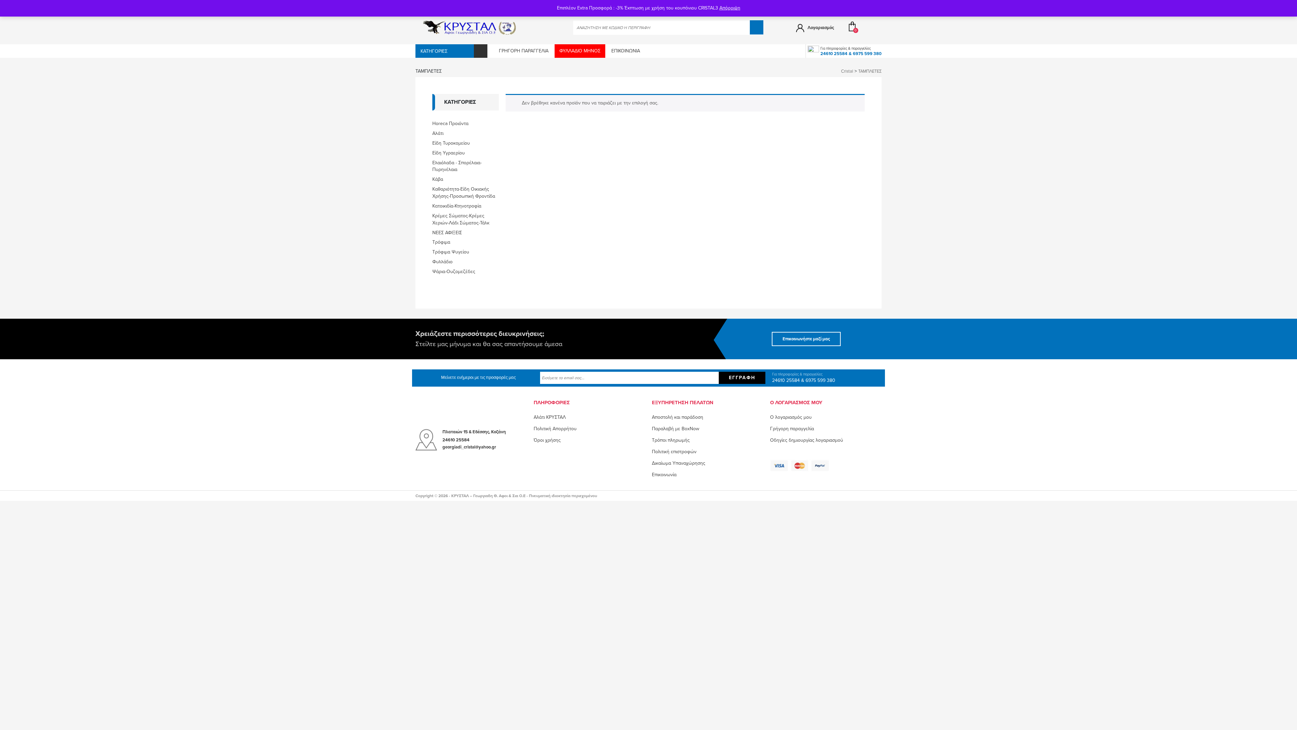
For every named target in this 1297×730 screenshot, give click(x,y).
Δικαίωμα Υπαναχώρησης (678, 463)
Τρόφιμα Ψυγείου (450, 252)
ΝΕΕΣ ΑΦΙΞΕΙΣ (447, 233)
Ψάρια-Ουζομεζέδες (453, 271)
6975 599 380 (867, 53)
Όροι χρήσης (547, 440)
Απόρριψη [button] (729, 8)
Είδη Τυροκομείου (451, 143)
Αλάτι (437, 133)
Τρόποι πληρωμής (671, 440)
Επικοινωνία (625, 51)
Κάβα (437, 179)
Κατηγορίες (434, 51)
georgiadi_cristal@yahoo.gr (469, 447)
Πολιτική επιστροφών (674, 452)
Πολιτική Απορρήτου (555, 429)
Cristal (847, 71)
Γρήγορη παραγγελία (524, 51)
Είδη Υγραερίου (448, 153)
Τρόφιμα (441, 242)
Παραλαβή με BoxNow (675, 429)
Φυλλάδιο (442, 262)
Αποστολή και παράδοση (677, 417)
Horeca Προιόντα (450, 123)
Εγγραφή (742, 378)
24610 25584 (833, 53)
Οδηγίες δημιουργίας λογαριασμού (806, 440)
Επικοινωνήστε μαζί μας (806, 339)
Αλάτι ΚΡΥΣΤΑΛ (550, 417)
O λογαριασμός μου (791, 417)
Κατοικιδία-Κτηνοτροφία (456, 206)
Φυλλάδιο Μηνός (580, 51)
